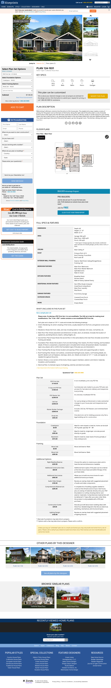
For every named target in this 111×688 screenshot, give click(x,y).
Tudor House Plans (14, 668)
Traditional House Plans (14, 666)
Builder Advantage (97, 659)
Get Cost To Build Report (17, 230)
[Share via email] (66, 123)
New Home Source (97, 657)
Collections (50, 646)
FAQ (62, 646)
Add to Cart (17, 107)
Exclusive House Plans (41, 659)
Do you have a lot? (8, 138)
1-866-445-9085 (24, 101)
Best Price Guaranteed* (24, 97)
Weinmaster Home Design (69, 670)
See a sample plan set (43, 313)
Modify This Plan (98, 96)
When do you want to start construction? (15, 132)
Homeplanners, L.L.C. (69, 659)
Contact (74, 646)
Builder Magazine (97, 661)
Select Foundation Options (11, 78)
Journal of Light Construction (97, 663)
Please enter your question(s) (12, 161)
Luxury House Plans (41, 663)
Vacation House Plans (42, 670)
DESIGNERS (36, 7)
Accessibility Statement (81, 681)
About (68, 646)
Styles (43, 646)
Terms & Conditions (29, 12)
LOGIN (104, 7)
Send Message (17, 181)
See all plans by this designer (55, 573)
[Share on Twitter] (76, 123)
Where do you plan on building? (13, 151)
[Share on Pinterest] (80, 123)
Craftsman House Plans (52, 70)
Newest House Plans (41, 666)
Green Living (69, 657)
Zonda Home (97, 666)
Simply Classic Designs (69, 663)
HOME (3, 7)
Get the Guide (17, 256)
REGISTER (97, 7)
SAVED (90, 7)
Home (38, 70)
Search (36, 646)
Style (17, 7)
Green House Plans (41, 661)
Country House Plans (14, 657)
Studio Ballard (69, 666)
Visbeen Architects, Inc (69, 668)
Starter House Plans (41, 668)
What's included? (7, 71)
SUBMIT (93, 11)
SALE (42, 7)
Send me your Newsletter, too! (14, 175)
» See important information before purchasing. (52, 368)
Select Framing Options (10, 84)
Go (109, 2)
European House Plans (13, 661)
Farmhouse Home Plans (14, 663)
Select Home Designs (69, 661)
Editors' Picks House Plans (41, 657)
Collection (25, 7)
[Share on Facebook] (73, 123)
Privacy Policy (41, 12)
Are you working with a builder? (12, 145)
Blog (57, 646)
